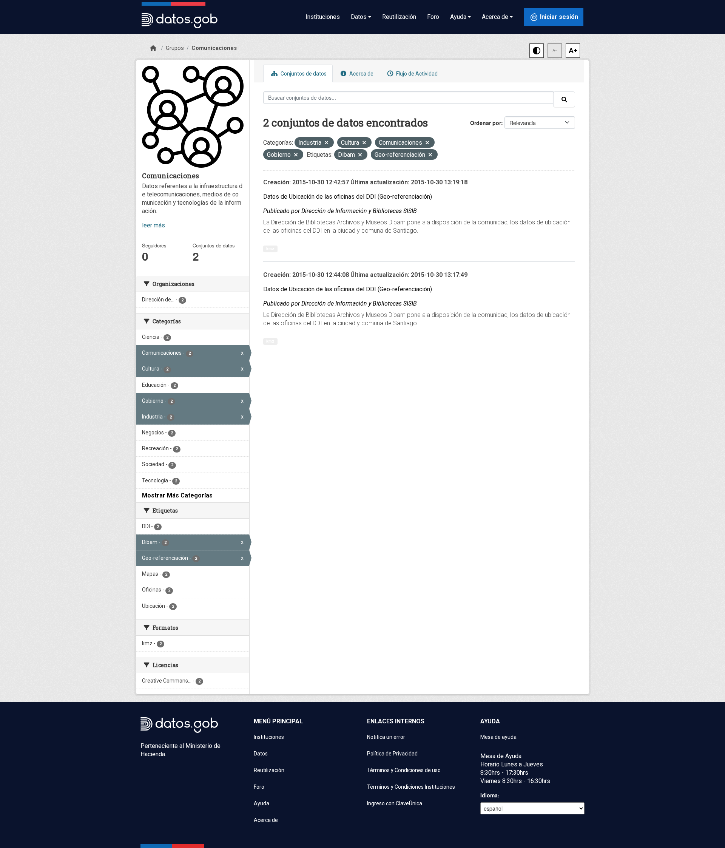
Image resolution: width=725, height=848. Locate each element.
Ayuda (261, 803)
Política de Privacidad (392, 754)
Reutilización (399, 16)
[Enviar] (564, 99)
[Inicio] (153, 48)
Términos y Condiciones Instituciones (411, 787)
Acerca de (360, 74)
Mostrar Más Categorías (177, 495)
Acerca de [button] (495, 16)
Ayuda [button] (458, 16)
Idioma (489, 795)
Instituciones (322, 16)
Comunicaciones (214, 48)
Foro (433, 16)
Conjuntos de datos (303, 74)
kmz (270, 248)
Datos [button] (359, 16)
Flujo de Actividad (416, 74)
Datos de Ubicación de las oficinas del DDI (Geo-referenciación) (347, 196)
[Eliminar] (326, 143)
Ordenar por (485, 123)
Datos (261, 754)
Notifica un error (386, 737)
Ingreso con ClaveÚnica (394, 803)
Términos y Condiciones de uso (404, 770)
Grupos (175, 48)
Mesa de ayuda (498, 737)
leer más (153, 225)
